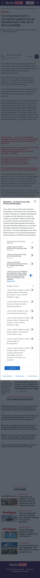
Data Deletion (7, 376)
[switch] (31, 247)
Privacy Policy (32, 376)
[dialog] (20, 289)
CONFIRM (12, 368)
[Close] (36, 202)
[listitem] (20, 242)
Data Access (20, 376)
